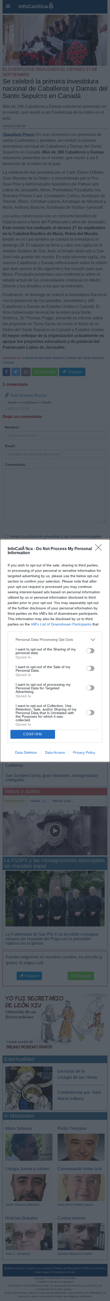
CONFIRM (32, 734)
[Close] (100, 549)
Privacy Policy (84, 752)
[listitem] (55, 639)
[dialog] (55, 650)
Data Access (55, 752)
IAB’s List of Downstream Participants (61, 624)
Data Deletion (26, 752)
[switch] (90, 650)
